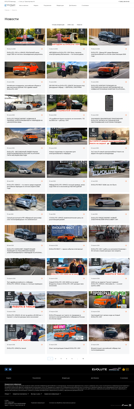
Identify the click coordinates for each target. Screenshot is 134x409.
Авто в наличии (23, 5)
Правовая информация (38, 403)
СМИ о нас (70, 24)
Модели (36, 5)
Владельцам (60, 5)
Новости (79, 24)
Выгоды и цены (35, 394)
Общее (7, 394)
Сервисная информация (51, 394)
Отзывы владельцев (58, 24)
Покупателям (47, 5)
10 (83, 358)
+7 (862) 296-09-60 (123, 1)
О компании (85, 5)
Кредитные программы (20, 394)
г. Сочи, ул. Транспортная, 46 (26, 1)
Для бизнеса (72, 5)
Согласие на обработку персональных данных (62, 403)
